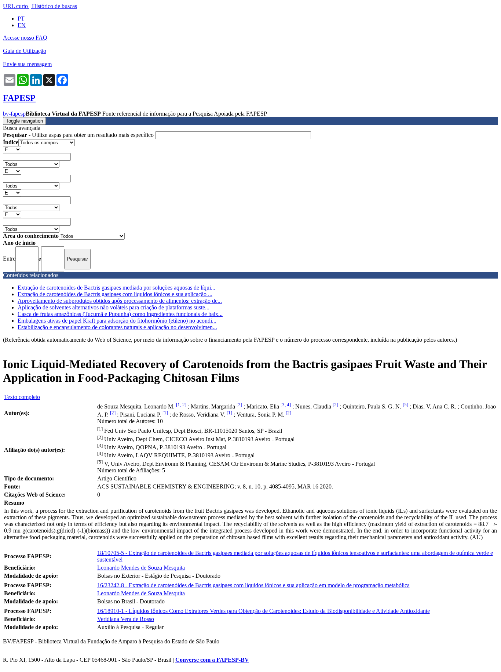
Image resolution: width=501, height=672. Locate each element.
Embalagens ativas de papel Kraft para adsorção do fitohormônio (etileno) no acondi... (117, 320)
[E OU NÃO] (12, 149)
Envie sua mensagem (27, 64)
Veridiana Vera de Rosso (125, 619)
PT (21, 18)
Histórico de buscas (54, 6)
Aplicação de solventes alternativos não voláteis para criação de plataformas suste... (113, 307)
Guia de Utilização (24, 51)
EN (22, 25)
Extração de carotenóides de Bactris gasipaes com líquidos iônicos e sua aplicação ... (115, 294)
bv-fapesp (14, 113)
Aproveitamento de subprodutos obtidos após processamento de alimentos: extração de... (120, 301)
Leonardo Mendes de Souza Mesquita (141, 567)
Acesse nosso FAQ (25, 37)
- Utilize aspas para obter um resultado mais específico (79, 135)
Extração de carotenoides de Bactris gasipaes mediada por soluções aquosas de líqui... (116, 287)
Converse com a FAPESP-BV (212, 660)
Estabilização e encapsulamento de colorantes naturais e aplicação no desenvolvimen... (117, 327)
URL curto (15, 6)
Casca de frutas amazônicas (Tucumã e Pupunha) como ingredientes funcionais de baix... (120, 314)
